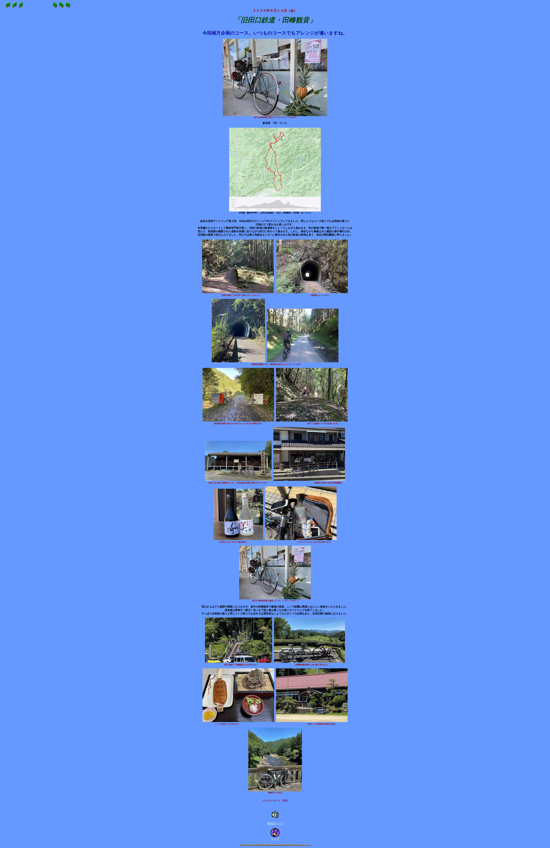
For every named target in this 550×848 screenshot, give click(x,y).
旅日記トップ (275, 823)
